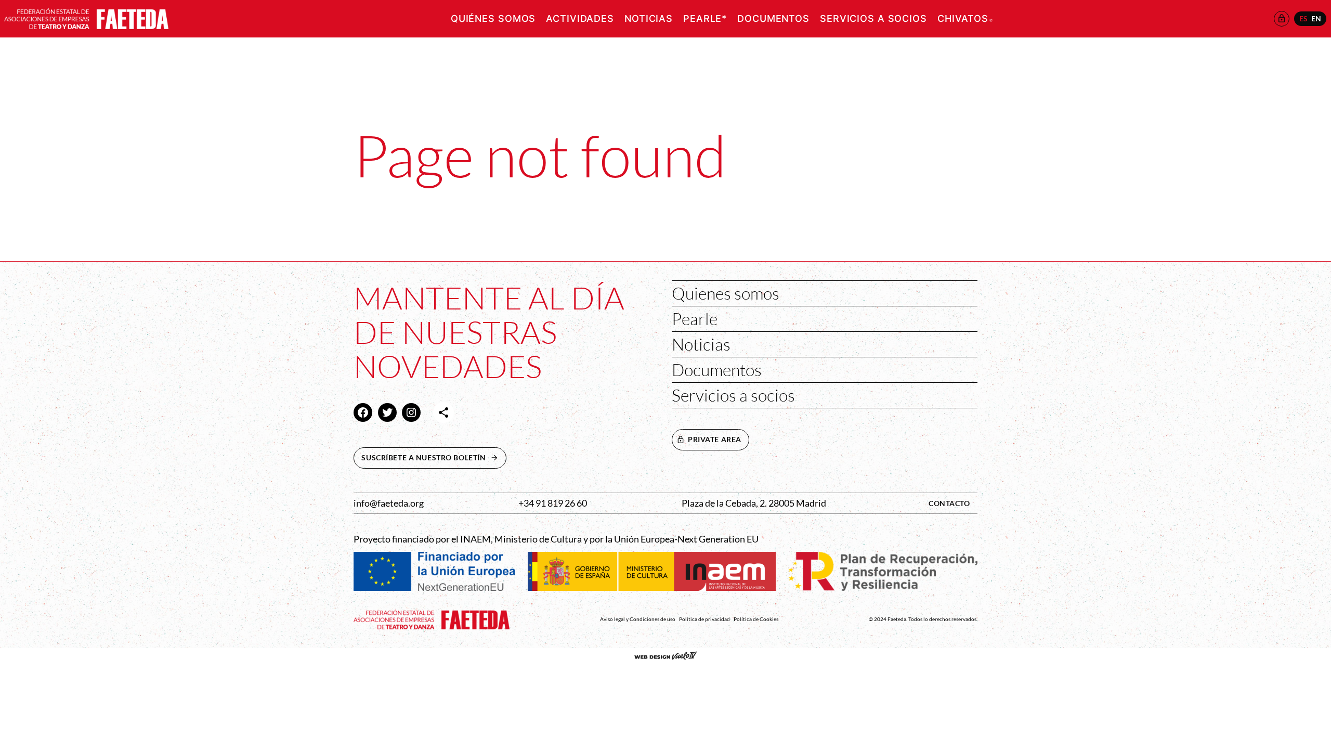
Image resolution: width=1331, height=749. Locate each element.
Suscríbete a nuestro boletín (433, 457)
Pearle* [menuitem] (705, 18)
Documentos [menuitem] (773, 18)
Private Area (714, 439)
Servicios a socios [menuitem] (873, 18)
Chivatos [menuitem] (965, 18)
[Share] (443, 412)
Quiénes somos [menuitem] (493, 18)
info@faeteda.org (389, 503)
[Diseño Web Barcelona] (665, 656)
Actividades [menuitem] (580, 18)
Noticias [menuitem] (648, 18)
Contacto (949, 503)
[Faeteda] (86, 17)
